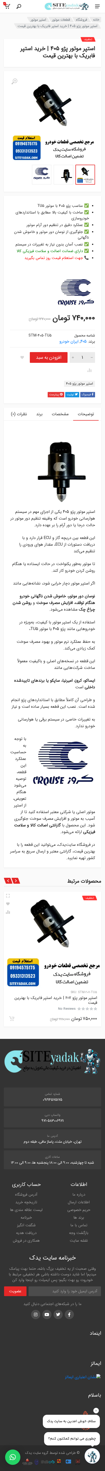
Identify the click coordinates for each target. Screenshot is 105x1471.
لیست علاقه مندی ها (26, 1210)
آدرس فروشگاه (26, 1195)
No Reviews (67, 1009)
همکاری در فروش (26, 1241)
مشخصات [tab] (60, 414)
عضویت (15, 1291)
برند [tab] (39, 414)
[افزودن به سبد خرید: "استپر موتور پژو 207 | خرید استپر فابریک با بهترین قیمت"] (11, 1018)
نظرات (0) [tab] (19, 414)
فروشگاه (81, 20)
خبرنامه (26, 1218)
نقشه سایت (79, 1241)
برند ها (78, 1218)
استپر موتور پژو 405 (79, 383)
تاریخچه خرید (26, 1202)
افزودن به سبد (48, 357)
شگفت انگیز (26, 1225)
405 (84, 341)
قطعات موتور (61, 20)
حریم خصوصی (78, 1210)
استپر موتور (38, 20)
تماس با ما (78, 1225)
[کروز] (76, 295)
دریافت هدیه (26, 1233)
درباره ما (78, 1195)
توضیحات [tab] (86, 414)
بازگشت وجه (78, 1233)
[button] (12, 1457)
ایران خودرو (68, 341)
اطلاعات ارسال (79, 1202)
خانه (96, 20)
